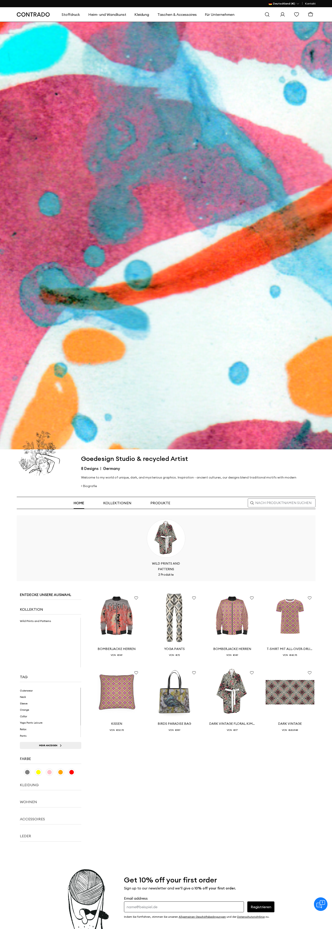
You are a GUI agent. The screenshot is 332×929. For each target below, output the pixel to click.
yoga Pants (174, 649)
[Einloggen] (284, 14)
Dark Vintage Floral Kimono (232, 724)
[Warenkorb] (312, 14)
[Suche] (268, 14)
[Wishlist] (298, 14)
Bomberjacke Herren (117, 649)
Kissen (116, 724)
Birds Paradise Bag (174, 724)
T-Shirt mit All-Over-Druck (290, 649)
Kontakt (310, 3)
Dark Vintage (290, 724)
